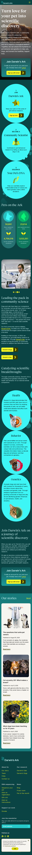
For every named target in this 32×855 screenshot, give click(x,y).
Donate (4, 811)
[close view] (28, 840)
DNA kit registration (6, 794)
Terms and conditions (10, 846)
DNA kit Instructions (6, 801)
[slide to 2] (15, 292)
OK (15, 849)
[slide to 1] (13, 292)
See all (28, 598)
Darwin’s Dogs (5, 328)
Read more (6, 649)
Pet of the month (23, 793)
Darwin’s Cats (20, 339)
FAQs (3, 776)
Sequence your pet (7, 789)
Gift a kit (5, 797)
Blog (18, 788)
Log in (24, 68)
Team (4, 773)
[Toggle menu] (30, 2)
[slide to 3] (17, 292)
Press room (21, 790)
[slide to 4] (19, 292)
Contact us (6, 779)
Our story (5, 770)
